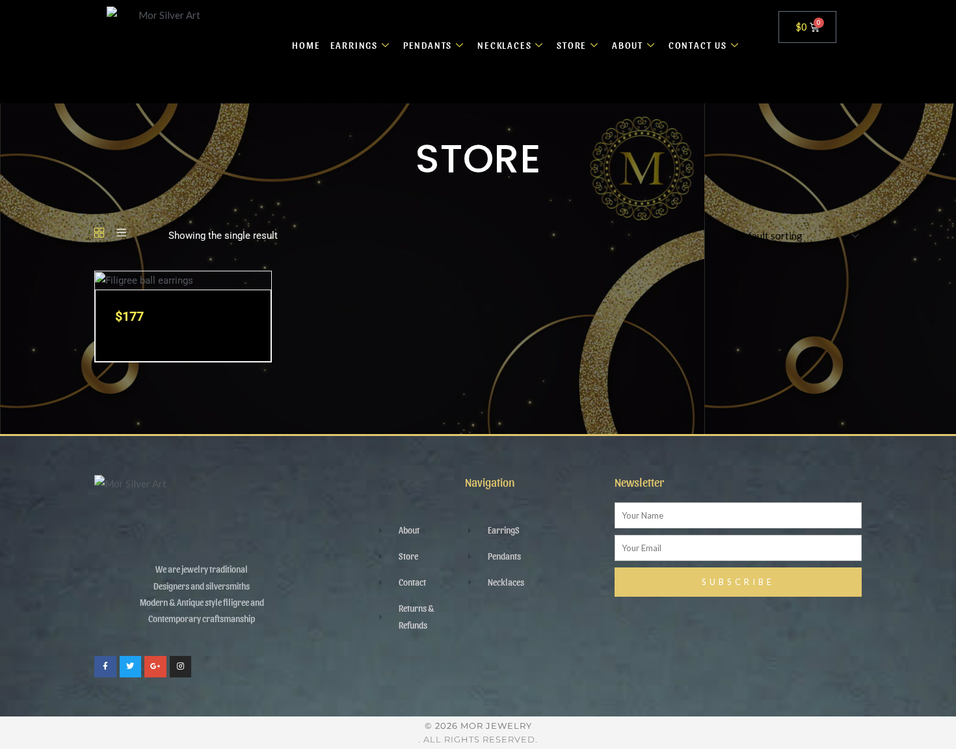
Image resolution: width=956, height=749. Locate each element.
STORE (572, 45)
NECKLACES (504, 45)
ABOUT (627, 45)
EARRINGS (354, 45)
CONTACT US (698, 45)
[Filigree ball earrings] (144, 280)
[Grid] (99, 233)
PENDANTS (427, 45)
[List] (121, 233)
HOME (306, 45)
